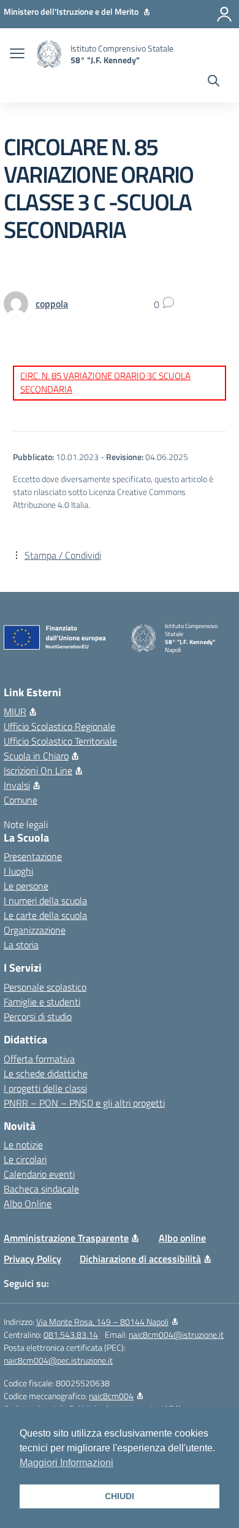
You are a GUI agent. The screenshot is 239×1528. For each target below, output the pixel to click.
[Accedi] (224, 14)
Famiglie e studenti (42, 1001)
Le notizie (23, 1144)
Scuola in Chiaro (36, 755)
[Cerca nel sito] (213, 82)
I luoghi (18, 871)
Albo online (182, 1237)
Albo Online (27, 1203)
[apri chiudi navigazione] (17, 54)
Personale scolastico (45, 987)
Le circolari (25, 1159)
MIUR (15, 711)
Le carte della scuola (45, 915)
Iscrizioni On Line (38, 770)
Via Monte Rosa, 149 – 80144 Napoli (102, 1321)
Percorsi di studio (38, 1016)
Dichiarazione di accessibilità (140, 1258)
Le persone (26, 885)
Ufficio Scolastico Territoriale (60, 741)
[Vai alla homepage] (49, 54)
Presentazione (33, 856)
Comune (20, 800)
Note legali (26, 824)
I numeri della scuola (45, 900)
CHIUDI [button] (119, 1496)
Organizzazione (35, 930)
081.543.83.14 (71, 1334)
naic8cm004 (111, 1395)
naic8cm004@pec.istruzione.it (58, 1360)
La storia (21, 944)
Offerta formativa (39, 1058)
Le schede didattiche (46, 1073)
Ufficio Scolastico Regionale (59, 726)
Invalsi (17, 785)
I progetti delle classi (45, 1088)
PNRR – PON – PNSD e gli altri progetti (84, 1103)
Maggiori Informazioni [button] (66, 1462)
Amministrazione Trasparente (66, 1237)
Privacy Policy (32, 1258)
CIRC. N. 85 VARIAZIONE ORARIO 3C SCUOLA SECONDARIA (105, 383)
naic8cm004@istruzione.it (176, 1334)
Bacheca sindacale (41, 1188)
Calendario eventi (39, 1174)
